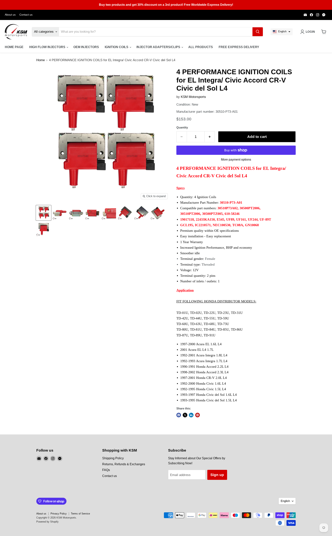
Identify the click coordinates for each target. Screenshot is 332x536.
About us (10, 14)
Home (40, 60)
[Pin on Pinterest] (197, 415)
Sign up (217, 475)
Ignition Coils (117, 47)
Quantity (182, 127)
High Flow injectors (47, 47)
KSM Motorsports (193, 97)
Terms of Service (80, 513)
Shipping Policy (113, 458)
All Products (200, 47)
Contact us (25, 14)
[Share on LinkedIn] (191, 415)
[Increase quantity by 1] (210, 136)
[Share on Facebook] (178, 415)
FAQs (106, 470)
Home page (14, 47)
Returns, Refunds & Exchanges (123, 464)
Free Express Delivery (239, 47)
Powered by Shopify (47, 521)
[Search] (257, 31)
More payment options (236, 159)
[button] (282, 31)
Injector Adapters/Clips (158, 47)
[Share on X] (185, 415)
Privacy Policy (59, 513)
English (285, 501)
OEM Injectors (86, 47)
